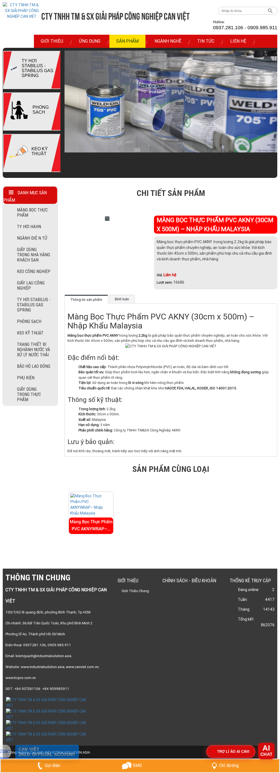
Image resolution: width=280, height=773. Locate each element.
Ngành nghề (167, 41)
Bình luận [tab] (122, 299)
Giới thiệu (52, 41)
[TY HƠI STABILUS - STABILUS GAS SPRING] (13, 69)
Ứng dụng (89, 41)
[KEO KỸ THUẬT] (18, 152)
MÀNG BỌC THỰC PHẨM (32, 212)
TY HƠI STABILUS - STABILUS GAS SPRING (37, 68)
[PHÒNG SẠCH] (19, 110)
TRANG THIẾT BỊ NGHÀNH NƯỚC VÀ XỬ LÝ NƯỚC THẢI (33, 349)
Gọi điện (52, 765)
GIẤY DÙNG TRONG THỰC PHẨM (29, 394)
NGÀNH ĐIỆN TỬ (32, 238)
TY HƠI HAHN (29, 226)
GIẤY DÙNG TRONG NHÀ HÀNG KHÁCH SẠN (33, 255)
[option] (31, 71)
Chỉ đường (229, 765)
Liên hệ (238, 41)
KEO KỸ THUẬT (39, 151)
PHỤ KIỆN (25, 377)
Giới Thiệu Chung (135, 591)
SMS (137, 765)
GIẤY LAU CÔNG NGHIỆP (31, 285)
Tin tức (205, 41)
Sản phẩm (127, 41)
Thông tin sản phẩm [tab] (86, 300)
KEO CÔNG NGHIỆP (33, 271)
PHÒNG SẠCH (41, 109)
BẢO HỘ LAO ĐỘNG (33, 366)
